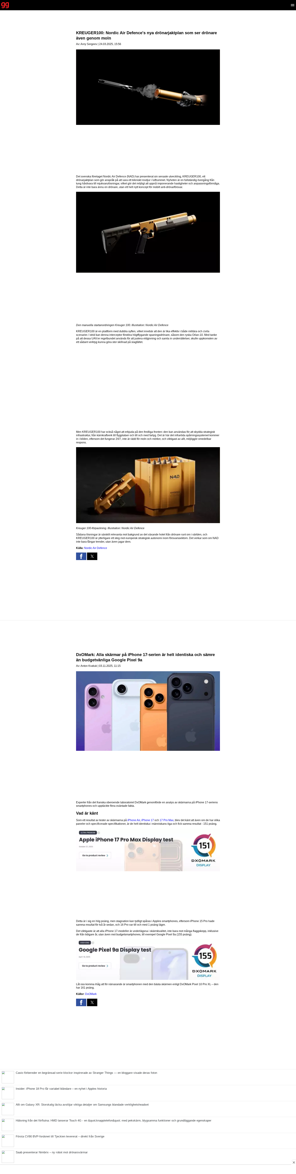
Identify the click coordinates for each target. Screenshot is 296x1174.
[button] (148, 232)
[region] (148, 23)
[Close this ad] (293, 1162)
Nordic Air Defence (95, 548)
